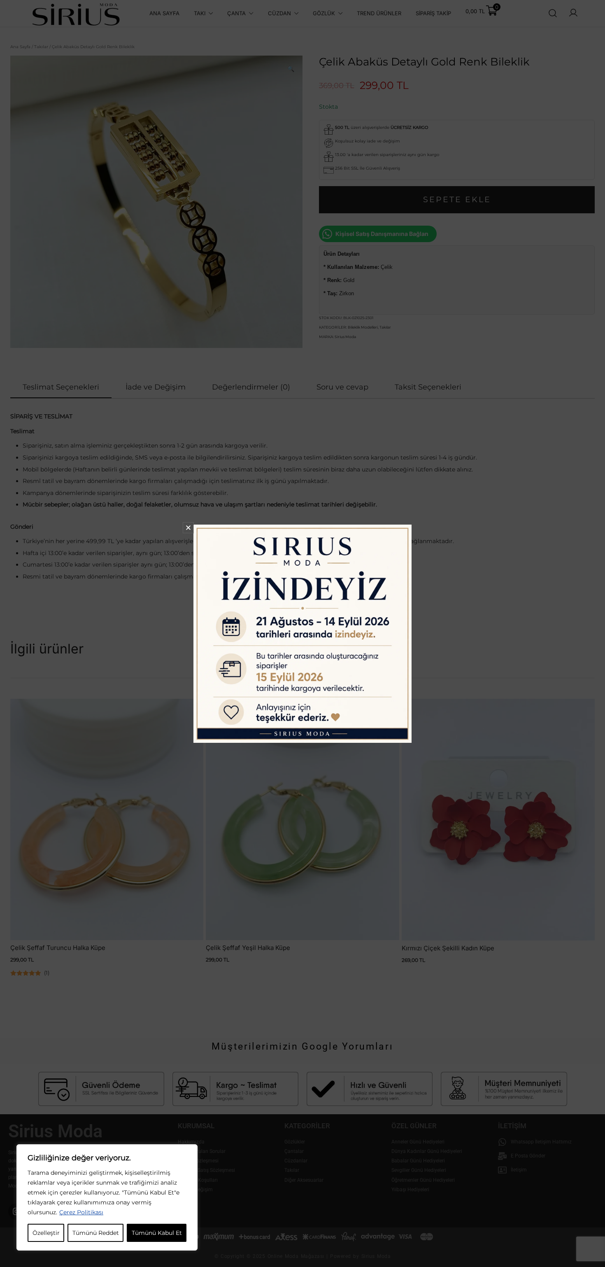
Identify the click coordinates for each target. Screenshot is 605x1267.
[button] (188, 528)
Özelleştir (46, 1233)
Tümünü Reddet (95, 1233)
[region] (107, 1197)
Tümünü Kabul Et (157, 1233)
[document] (302, 633)
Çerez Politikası (81, 1212)
